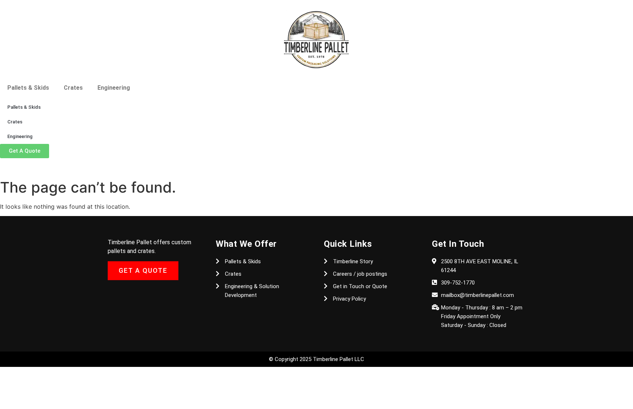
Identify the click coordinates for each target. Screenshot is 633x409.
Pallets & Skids (28, 87)
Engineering (113, 87)
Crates (73, 87)
